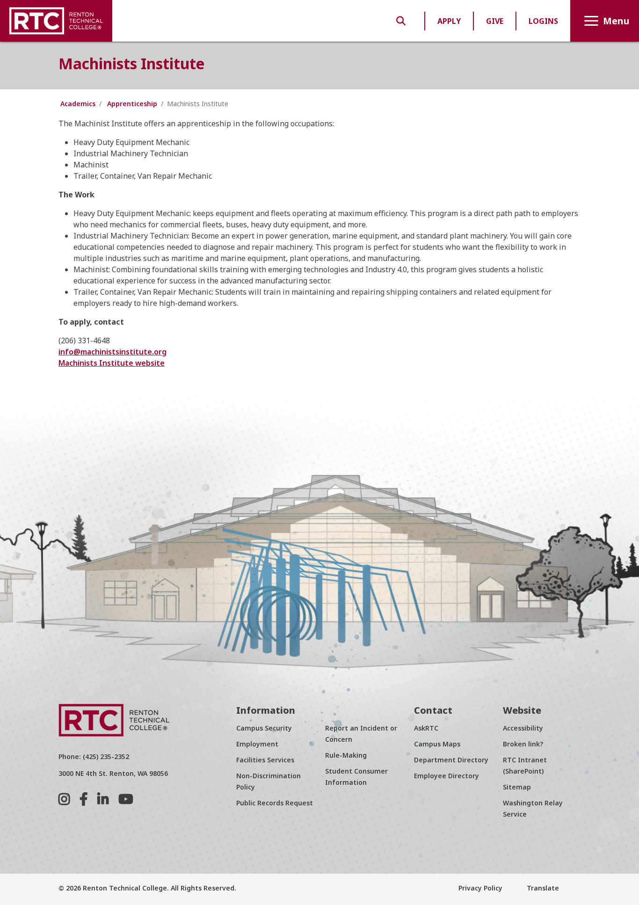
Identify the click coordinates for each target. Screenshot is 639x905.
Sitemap (517, 786)
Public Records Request (274, 802)
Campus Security (264, 728)
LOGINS (543, 21)
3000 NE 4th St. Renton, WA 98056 (113, 773)
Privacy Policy (480, 887)
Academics (77, 103)
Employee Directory (446, 775)
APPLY (449, 21)
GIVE (494, 21)
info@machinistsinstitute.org (112, 352)
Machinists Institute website (111, 363)
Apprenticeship (132, 103)
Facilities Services (265, 759)
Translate (542, 887)
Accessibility (523, 728)
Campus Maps (437, 743)
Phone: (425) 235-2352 (93, 756)
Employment (257, 743)
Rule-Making (346, 755)
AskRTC (426, 728)
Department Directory (451, 759)
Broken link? (523, 743)
